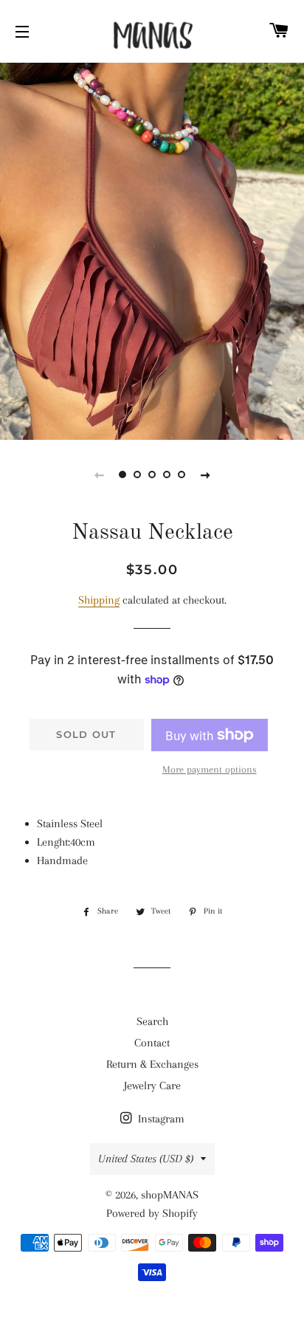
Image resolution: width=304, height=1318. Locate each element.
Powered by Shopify (152, 1213)
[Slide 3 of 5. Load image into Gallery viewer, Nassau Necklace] (152, 474)
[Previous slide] (99, 474)
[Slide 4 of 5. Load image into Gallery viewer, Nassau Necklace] (166, 474)
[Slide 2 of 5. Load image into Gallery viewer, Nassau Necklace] (137, 474)
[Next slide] (205, 474)
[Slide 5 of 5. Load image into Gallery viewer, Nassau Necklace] (181, 474)
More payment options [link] (209, 769)
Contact (152, 1042)
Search (152, 1021)
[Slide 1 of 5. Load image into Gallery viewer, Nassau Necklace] (122, 474)
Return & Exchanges (152, 1064)
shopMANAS (169, 1194)
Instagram (159, 1118)
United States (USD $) (145, 1158)
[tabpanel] (152, 249)
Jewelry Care (152, 1085)
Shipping (99, 600)
